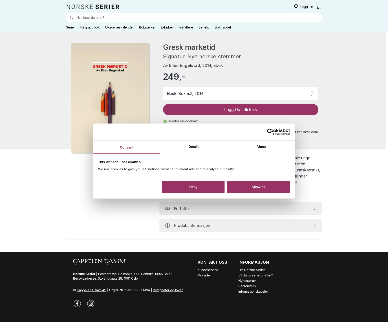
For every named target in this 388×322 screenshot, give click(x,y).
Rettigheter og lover (168, 290)
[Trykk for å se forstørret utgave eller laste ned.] (110, 98)
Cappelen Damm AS (91, 290)
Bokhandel (223, 27)
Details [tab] (194, 146)
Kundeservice (208, 270)
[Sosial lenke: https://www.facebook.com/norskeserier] (77, 304)
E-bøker (167, 27)
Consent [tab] (126, 147)
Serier (70, 27)
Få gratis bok (90, 27)
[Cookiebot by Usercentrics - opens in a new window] (270, 132)
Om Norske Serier (251, 270)
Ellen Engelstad (184, 65)
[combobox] (194, 17)
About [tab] (261, 146)
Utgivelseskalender (119, 27)
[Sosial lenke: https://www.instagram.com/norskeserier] (91, 304)
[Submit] (71, 17)
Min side (204, 275)
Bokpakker (147, 27)
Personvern (247, 286)
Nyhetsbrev (247, 281)
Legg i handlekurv (240, 109)
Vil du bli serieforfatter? (255, 275)
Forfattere (186, 27)
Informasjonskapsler (253, 291)
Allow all (258, 187)
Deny (193, 187)
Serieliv (203, 27)
